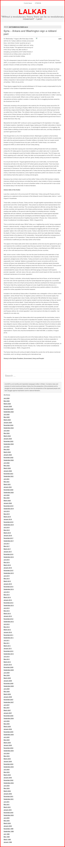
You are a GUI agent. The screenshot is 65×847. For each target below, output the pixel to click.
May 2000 (7, 821)
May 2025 (7, 417)
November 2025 (8, 409)
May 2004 (7, 756)
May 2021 (7, 482)
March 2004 (7, 759)
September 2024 (9, 428)
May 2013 (7, 611)
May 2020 (7, 498)
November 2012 (8, 619)
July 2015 (6, 576)
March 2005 (7, 743)
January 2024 (8, 439)
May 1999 (7, 837)
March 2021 (7, 484)
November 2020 (8, 490)
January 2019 (8, 519)
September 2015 (9, 573)
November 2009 (8, 667)
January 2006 (8, 729)
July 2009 (6, 673)
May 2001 (7, 804)
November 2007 (8, 699)
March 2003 (7, 775)
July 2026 (6, 398)
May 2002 (7, 788)
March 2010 (7, 662)
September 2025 (9, 412)
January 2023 (8, 455)
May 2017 (7, 546)
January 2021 (8, 487)
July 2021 (6, 479)
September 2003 (9, 767)
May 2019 (7, 514)
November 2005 (8, 732)
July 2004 (6, 753)
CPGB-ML (38, 3)
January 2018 (8, 535)
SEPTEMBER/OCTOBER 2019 (18, 27)
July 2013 (6, 608)
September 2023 (9, 444)
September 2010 (9, 654)
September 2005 (9, 734)
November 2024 (8, 425)
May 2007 (7, 708)
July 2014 (6, 592)
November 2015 (8, 570)
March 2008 (7, 694)
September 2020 (9, 492)
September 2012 (9, 621)
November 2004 (8, 748)
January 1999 (8, 842)
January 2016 (8, 568)
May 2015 (7, 578)
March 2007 (7, 710)
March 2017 (7, 549)
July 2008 (6, 689)
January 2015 (8, 584)
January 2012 (8, 632)
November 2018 (8, 522)
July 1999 (6, 834)
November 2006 (8, 716)
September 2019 (9, 508)
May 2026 (7, 401)
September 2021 (9, 476)
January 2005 (8, 745)
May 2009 (7, 675)
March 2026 (7, 404)
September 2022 (9, 460)
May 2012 (7, 627)
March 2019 (7, 517)
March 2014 (7, 597)
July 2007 (6, 705)
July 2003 (6, 769)
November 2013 (8, 603)
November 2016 (8, 554)
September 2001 (9, 799)
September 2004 (9, 751)
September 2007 (9, 702)
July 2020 (6, 495)
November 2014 (8, 587)
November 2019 (8, 506)
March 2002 (7, 791)
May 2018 (7, 530)
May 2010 (7, 659)
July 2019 (6, 511)
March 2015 (7, 581)
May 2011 (7, 643)
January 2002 (8, 794)
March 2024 (7, 436)
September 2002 (9, 783)
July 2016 (6, 560)
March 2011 (7, 646)
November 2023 (8, 441)
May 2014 (7, 595)
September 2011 (9, 638)
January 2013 (8, 616)
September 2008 (9, 686)
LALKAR (33, 11)
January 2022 (8, 471)
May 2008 (7, 691)
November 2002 (8, 780)
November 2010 (8, 651)
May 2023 (7, 449)
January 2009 (8, 681)
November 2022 (8, 457)
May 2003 (7, 772)
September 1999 (9, 831)
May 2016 (7, 562)
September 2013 (9, 605)
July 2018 (6, 527)
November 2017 (8, 538)
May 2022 (7, 465)
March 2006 (7, 726)
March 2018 (7, 533)
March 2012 (7, 630)
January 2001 (8, 810)
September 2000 (9, 815)
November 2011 (8, 635)
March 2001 (7, 807)
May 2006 (7, 724)
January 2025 (8, 422)
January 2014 (8, 600)
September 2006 (9, 718)
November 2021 (8, 474)
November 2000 (8, 812)
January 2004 (8, 761)
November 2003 (8, 764)
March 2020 (7, 500)
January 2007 (8, 713)
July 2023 (6, 447)
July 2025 (6, 414)
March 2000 (7, 823)
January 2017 (8, 552)
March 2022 (7, 468)
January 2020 (8, 503)
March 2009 (7, 678)
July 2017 (6, 543)
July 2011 (6, 640)
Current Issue (28, 3)
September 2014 (9, 589)
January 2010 (8, 665)
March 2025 (7, 420)
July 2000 (6, 818)
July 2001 (6, 802)
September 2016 (9, 557)
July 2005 (6, 737)
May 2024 (7, 433)
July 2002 (6, 786)
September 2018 (9, 525)
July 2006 (6, 721)
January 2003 (8, 777)
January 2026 (8, 406)
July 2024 (6, 430)
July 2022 (6, 463)
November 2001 (8, 796)
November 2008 (8, 683)
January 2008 (8, 697)
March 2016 (7, 565)
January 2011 (8, 648)
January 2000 (8, 826)
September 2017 (9, 541)
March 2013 (7, 613)
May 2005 (7, 740)
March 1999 (7, 839)
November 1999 (8, 829)
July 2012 (6, 624)
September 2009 (9, 670)
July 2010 (6, 656)
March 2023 (7, 452)
